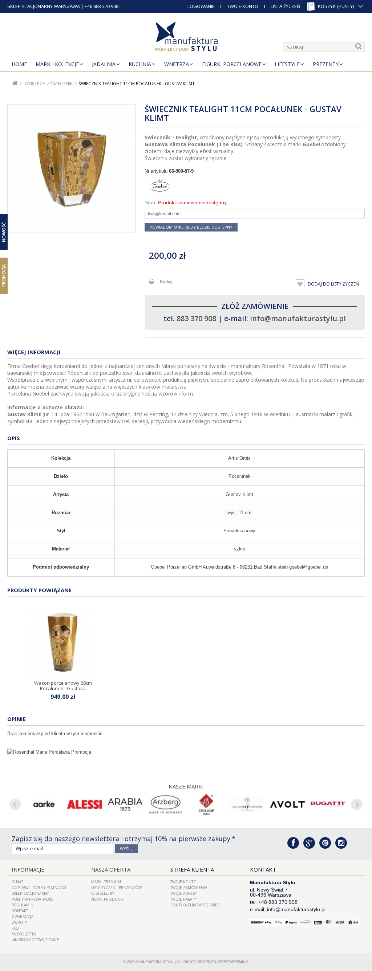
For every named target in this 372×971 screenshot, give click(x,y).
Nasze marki (186, 786)
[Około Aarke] (44, 804)
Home (19, 64)
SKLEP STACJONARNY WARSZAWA (43, 6)
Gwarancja (22, 916)
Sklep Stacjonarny (30, 893)
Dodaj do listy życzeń (333, 284)
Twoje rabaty (183, 899)
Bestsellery (102, 893)
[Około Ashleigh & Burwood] (247, 804)
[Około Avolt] (287, 804)
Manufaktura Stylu (155, 962)
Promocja (4, 275)
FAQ (15, 928)
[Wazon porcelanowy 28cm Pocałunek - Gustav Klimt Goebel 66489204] (62, 642)
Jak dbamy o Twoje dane (35, 939)
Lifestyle (287, 64)
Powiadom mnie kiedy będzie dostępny (191, 227)
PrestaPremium (233, 962)
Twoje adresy (183, 893)
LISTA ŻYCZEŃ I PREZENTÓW (116, 887)
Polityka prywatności (33, 899)
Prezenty (326, 64)
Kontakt (20, 910)
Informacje (28, 869)
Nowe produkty (107, 899)
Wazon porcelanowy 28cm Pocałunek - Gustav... (63, 685)
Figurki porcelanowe (232, 64)
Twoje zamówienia (188, 887)
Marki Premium (106, 881)
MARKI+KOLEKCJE (57, 64)
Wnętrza (176, 64)
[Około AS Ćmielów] (206, 804)
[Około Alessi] (84, 804)
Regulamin (22, 905)
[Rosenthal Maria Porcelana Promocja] (186, 752)
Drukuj (166, 281)
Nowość (4, 232)
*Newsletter (24, 934)
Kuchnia (140, 64)
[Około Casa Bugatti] (328, 804)
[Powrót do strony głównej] (15, 84)
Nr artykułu (156, 171)
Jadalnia (104, 64)
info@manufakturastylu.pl (298, 318)
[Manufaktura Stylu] (186, 38)
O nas (17, 881)
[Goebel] (255, 186)
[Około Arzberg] (165, 804)
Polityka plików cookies (194, 905)
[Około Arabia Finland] (125, 804)
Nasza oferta (110, 869)
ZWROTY (19, 922)
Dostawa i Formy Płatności (39, 887)
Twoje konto (183, 881)
